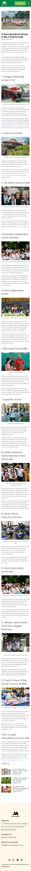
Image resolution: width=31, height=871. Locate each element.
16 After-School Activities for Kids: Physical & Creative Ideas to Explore (20, 779)
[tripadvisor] (9, 860)
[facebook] (13, 860)
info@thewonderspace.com (12, 845)
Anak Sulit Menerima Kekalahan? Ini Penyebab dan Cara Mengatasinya (21, 788)
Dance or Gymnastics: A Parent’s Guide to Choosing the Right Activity (20, 770)
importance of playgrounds (15, 126)
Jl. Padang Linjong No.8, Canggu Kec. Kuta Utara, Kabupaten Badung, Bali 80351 (14, 826)
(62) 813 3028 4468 (8, 837)
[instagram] (17, 860)
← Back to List (5, 763)
